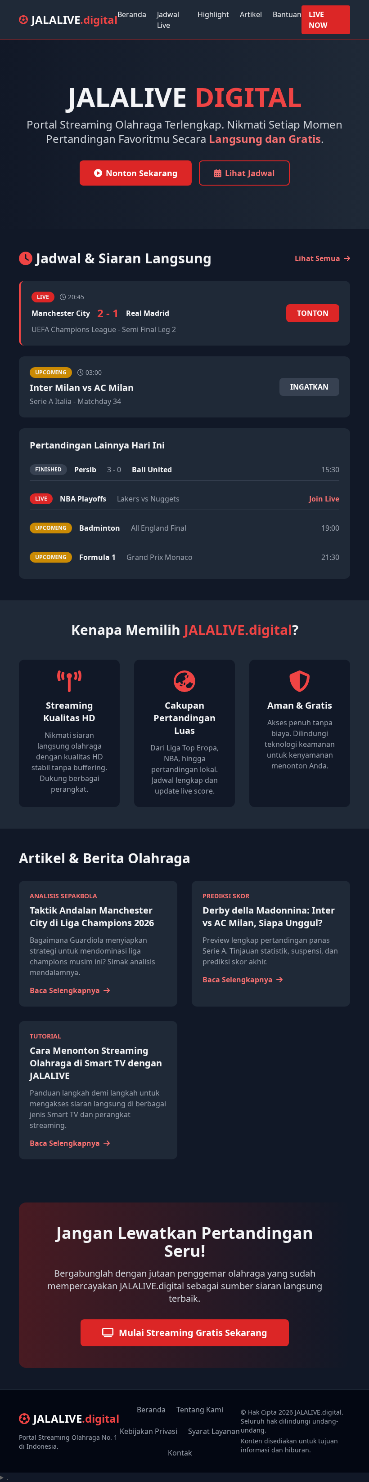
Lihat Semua (318, 258)
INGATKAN (309, 387)
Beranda (131, 14)
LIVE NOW (318, 19)
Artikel (251, 14)
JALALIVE (74, 20)
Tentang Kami (199, 1410)
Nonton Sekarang (141, 173)
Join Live (324, 499)
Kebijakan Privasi (148, 1431)
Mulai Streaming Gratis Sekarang (193, 1333)
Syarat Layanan (214, 1431)
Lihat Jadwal (249, 173)
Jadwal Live (168, 19)
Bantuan (287, 14)
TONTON (312, 313)
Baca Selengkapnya (66, 990)
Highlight (213, 14)
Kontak (180, 1453)
